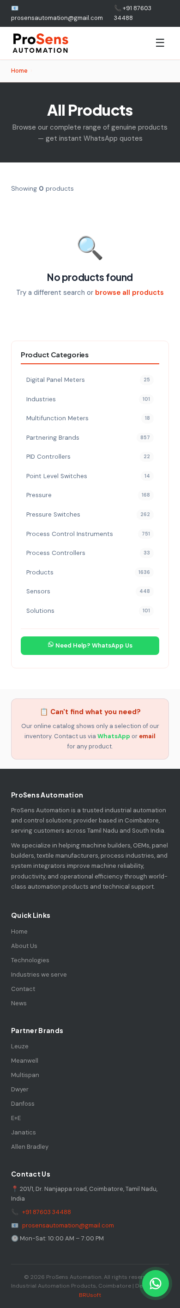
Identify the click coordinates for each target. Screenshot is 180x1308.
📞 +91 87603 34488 (132, 13)
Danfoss (23, 1104)
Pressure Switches (88, 514)
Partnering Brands (88, 438)
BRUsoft (90, 1295)
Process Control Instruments (88, 534)
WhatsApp (113, 736)
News (19, 1003)
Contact (23, 989)
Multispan (25, 1075)
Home (19, 71)
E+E (16, 1118)
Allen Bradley (29, 1147)
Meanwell (24, 1061)
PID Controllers (88, 457)
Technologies (30, 960)
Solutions (88, 611)
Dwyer (20, 1089)
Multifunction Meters (88, 418)
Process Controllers (88, 553)
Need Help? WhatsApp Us (93, 645)
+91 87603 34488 (46, 1212)
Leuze (20, 1046)
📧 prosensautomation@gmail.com (57, 13)
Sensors (88, 591)
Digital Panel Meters (88, 380)
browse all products (129, 292)
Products (88, 572)
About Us (24, 946)
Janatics (23, 1132)
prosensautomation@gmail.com (68, 1225)
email (147, 736)
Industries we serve (39, 974)
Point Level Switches (88, 476)
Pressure (88, 495)
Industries (88, 399)
